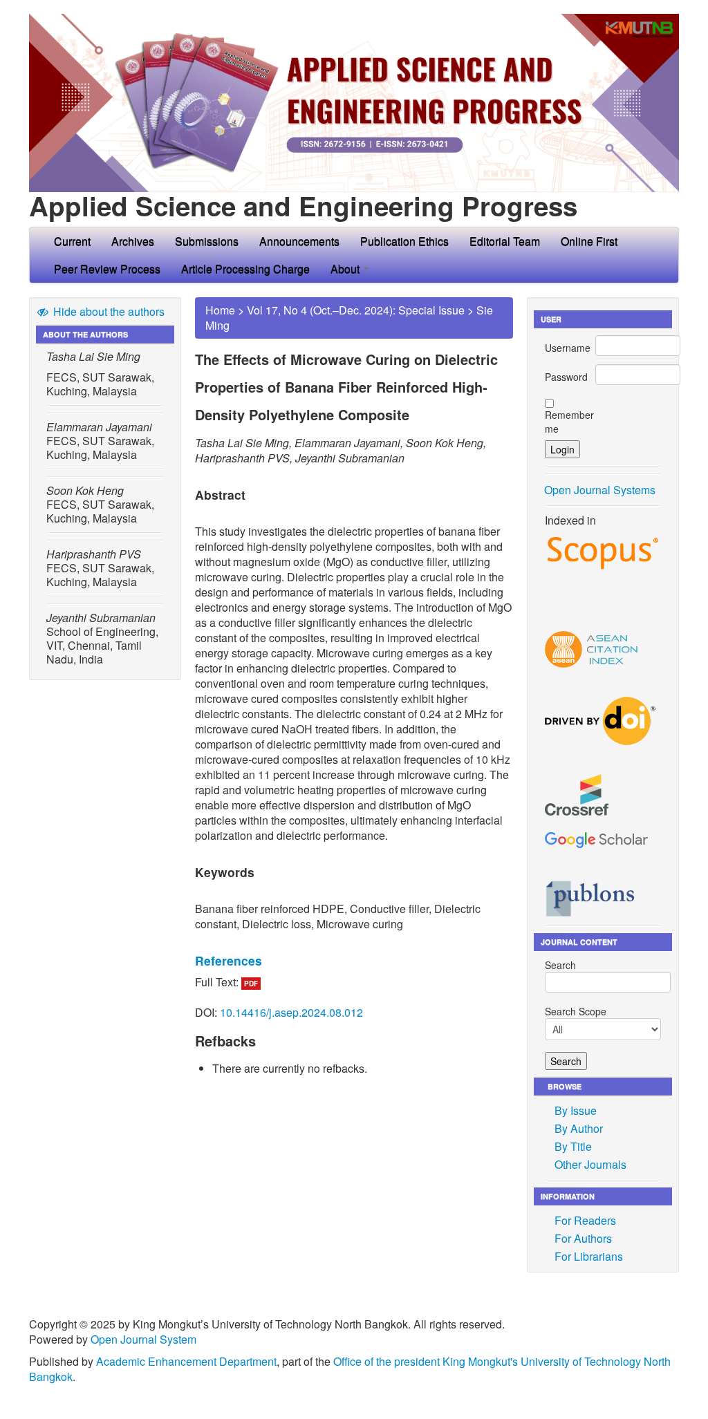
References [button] (228, 960)
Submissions (207, 241)
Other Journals (590, 1164)
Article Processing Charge (245, 268)
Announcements (299, 241)
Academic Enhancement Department (186, 1361)
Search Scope (575, 1011)
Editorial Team (504, 241)
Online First (589, 241)
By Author (579, 1128)
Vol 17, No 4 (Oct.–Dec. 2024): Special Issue (356, 310)
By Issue (576, 1110)
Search (560, 965)
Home (220, 310)
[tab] (354, 961)
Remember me (569, 421)
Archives (132, 241)
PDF (251, 983)
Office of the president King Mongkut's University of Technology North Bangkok (350, 1368)
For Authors (583, 1238)
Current (72, 241)
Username (567, 348)
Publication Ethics (404, 241)
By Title (573, 1146)
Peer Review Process (107, 268)
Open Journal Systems (599, 490)
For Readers (585, 1220)
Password (566, 377)
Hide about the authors (107, 311)
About (346, 268)
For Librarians (589, 1256)
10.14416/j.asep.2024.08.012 (291, 1012)
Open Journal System (143, 1339)
